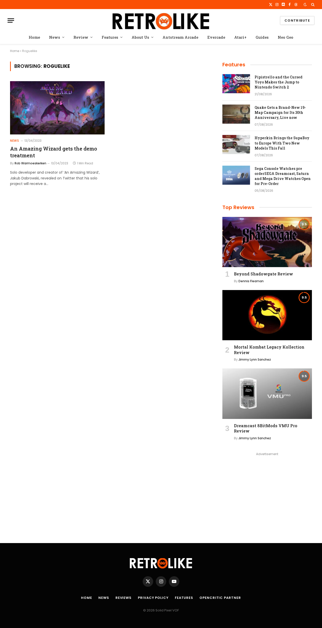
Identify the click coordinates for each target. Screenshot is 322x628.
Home (34, 37)
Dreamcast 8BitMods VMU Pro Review (265, 428)
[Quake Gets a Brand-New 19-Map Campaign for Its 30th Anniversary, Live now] (236, 114)
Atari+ (240, 37)
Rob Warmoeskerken (30, 163)
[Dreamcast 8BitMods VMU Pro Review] (267, 393)
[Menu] (11, 20)
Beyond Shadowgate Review (263, 273)
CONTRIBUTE (297, 20)
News (54, 37)
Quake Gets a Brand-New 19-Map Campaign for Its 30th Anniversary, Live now (280, 112)
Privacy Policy (153, 597)
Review (80, 37)
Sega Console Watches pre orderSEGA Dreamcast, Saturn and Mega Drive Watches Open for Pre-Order (283, 176)
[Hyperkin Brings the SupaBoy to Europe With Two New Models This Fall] (236, 144)
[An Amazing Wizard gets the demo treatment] (57, 107)
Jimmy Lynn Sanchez (254, 359)
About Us (140, 37)
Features (110, 37)
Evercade (216, 37)
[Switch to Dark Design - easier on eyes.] (305, 4)
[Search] (312, 4)
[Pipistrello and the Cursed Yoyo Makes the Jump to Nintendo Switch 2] (236, 83)
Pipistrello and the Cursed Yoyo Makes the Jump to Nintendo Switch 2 (278, 82)
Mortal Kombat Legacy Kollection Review (269, 349)
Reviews (123, 597)
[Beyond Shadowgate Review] (267, 242)
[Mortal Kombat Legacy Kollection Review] (267, 315)
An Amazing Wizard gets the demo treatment (53, 152)
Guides (262, 37)
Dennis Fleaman (251, 281)
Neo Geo (285, 37)
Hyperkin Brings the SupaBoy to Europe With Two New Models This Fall (282, 142)
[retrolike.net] (161, 20)
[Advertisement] (267, 492)
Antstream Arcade (180, 37)
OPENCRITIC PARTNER (220, 597)
